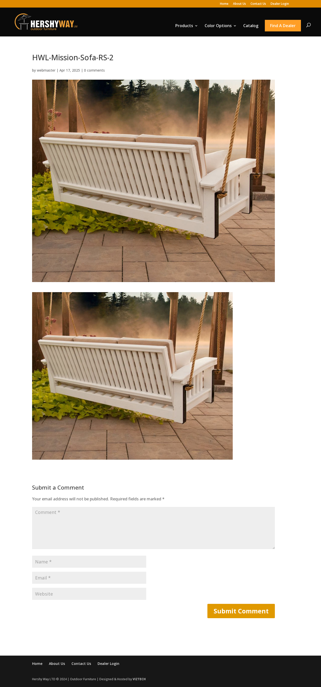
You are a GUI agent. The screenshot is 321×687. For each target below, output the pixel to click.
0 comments (94, 70)
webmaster (46, 70)
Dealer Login (280, 4)
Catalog (250, 25)
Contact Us (258, 4)
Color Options (218, 25)
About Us (239, 4)
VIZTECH (139, 679)
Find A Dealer (283, 25)
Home (224, 4)
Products (184, 25)
